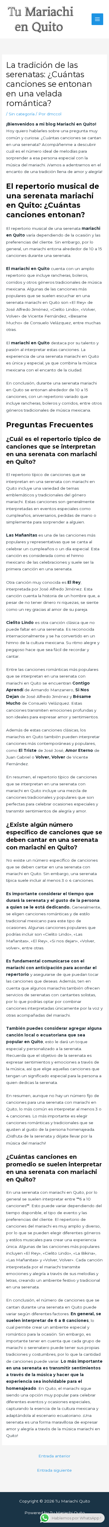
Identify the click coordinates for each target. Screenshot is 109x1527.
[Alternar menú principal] (97, 19)
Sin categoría (22, 114)
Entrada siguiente (54, 1470)
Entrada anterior (54, 1456)
